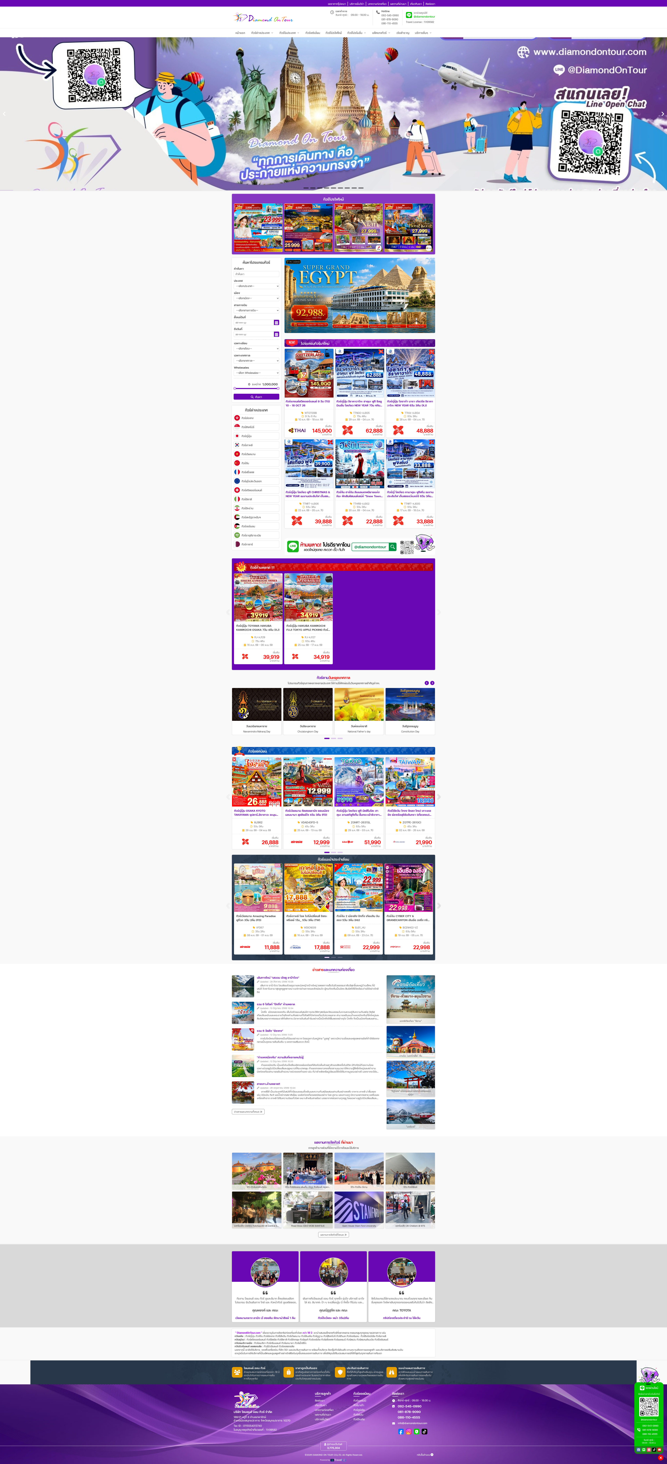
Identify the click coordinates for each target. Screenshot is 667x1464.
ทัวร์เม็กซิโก (300, 1343)
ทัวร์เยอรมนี (340, 1339)
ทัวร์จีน (259, 1336)
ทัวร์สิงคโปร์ (329, 1336)
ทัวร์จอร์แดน (353, 1336)
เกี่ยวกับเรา (321, 1405)
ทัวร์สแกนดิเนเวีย (365, 1339)
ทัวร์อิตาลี (282, 1339)
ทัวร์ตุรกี (304, 1339)
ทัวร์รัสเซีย (271, 1339)
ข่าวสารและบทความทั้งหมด (247, 1111)
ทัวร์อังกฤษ (293, 1339)
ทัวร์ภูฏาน (318, 1336)
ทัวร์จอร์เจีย (314, 1339)
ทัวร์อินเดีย (306, 1336)
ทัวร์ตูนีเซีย (359, 1410)
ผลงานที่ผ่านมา (323, 1414)
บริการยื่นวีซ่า (322, 1419)
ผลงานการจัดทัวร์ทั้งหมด (332, 1234)
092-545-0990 (390, 15)
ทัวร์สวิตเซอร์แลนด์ (256, 1339)
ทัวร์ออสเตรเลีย (286, 1346)
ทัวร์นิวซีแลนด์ (271, 1346)
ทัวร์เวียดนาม (293, 1336)
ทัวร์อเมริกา (260, 1343)
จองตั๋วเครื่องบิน (269, 1349)
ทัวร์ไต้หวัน (280, 1336)
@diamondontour (424, 16)
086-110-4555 (389, 23)
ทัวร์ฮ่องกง (269, 1336)
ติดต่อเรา (319, 1400)
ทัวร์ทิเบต (341, 1336)
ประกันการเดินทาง (302, 1349)
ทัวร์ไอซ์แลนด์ (381, 1339)
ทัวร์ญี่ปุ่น (250, 1336)
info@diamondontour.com (412, 1423)
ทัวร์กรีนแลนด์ (273, 1343)
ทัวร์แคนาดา (287, 1343)
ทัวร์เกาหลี (381, 1336)
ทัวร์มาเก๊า (358, 1405)
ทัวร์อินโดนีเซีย (368, 1336)
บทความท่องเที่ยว (324, 1410)
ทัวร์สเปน (351, 1339)
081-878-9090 (389, 19)
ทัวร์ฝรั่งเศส (327, 1339)
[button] (427, 683)
